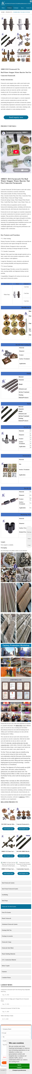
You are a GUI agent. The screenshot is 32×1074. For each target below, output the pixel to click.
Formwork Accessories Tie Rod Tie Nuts (10, 1008)
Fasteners (4, 971)
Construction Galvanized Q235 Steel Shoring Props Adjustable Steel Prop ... (15, 990)
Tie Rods (14, 193)
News (22, 7)
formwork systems (12, 278)
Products (10, 7)
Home (3, 7)
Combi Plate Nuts (8, 202)
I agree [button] (19, 1065)
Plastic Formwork (6, 918)
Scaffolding (5, 894)
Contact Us (28, 7)
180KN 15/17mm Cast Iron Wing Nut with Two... (8, 851)
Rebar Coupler (6, 965)
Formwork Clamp (6, 942)
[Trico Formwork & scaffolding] (16, 3)
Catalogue (16, 7)
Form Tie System (6, 912)
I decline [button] (19, 1067)
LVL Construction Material (9, 959)
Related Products (9, 802)
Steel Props (5, 900)
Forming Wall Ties (6, 930)
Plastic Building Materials (8, 954)
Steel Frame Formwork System (10, 888)
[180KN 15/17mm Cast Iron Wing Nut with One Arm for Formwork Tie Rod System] (8, 864)
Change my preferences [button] (19, 1070)
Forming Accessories (7, 936)
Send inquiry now (16, 117)
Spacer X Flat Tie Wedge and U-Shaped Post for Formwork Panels (15, 999)
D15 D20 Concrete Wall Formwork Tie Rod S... (8, 824)
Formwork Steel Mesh (7, 948)
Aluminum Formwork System (9, 924)
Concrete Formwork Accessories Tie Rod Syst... (24, 824)
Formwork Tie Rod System (21, 12)
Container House (6, 977)
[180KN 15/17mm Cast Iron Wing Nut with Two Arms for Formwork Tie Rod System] (8, 842)
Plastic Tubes (24, 202)
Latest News (6, 985)
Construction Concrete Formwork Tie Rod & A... (24, 869)
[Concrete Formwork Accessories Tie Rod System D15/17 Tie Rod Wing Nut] (23, 815)
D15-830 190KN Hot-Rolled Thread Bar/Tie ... (24, 851)
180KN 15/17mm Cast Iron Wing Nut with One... (8, 869)
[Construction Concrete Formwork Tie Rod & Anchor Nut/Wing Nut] (23, 864)
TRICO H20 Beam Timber (7, 1015)
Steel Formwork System (8, 883)
